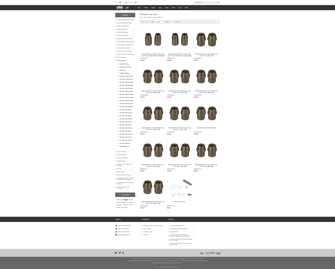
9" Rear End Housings (123, 32)
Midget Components (122, 29)
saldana (131, 202)
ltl (127, 202)
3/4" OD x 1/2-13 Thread (126, 103)
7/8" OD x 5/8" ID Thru (126, 137)
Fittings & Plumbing (122, 158)
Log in (123, 2)
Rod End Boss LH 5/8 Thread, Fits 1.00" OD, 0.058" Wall (206, 55)
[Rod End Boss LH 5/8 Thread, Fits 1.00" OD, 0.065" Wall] (206, 150)
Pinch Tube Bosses (125, 143)
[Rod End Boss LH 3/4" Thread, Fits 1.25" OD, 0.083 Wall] (152, 150)
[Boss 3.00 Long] (179, 186)
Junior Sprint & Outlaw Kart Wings (126, 41)
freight (125, 199)
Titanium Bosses (124, 73)
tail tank (118, 207)
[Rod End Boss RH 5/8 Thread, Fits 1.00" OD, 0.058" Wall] (152, 76)
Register (117, 2)
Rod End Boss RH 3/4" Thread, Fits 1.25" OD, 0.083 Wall (179, 165)
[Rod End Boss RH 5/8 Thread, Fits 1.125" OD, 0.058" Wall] (206, 76)
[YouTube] (123, 252)
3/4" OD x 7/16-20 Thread (126, 100)
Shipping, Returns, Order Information (153, 225)
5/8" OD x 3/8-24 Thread (126, 91)
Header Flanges (121, 161)
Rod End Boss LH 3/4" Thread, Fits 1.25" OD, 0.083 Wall (152, 165)
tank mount (124, 207)
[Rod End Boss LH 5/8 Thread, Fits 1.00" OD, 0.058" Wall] (206, 39)
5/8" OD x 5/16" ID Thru (126, 128)
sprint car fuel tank (128, 205)
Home (141, 17)
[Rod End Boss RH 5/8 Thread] (206, 113)
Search (218, 2)
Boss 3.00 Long (180, 202)
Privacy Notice (147, 228)
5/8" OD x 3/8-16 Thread (126, 88)
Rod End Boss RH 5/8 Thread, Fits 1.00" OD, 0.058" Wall (153, 92)
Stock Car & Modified (122, 35)
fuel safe (118, 202)
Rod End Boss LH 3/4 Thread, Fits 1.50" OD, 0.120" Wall (153, 128)
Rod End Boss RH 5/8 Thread (206, 128)
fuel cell (131, 199)
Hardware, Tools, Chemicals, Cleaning (124, 165)
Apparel (119, 168)
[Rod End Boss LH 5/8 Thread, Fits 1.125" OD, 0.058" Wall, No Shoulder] (152, 39)
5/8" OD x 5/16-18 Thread (126, 82)
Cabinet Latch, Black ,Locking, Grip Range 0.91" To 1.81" (181, 244)
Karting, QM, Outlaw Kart (123, 48)
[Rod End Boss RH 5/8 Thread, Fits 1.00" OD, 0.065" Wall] (152, 186)
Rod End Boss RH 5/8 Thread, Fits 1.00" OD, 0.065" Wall (153, 202)
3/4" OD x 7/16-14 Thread (126, 97)
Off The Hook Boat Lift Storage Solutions (125, 183)
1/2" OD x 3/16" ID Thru (126, 119)
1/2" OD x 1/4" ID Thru (126, 116)
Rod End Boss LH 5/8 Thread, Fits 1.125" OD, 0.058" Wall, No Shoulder (153, 55)
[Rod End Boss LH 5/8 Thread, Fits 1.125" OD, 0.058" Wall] (179, 76)
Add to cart (156, 49)
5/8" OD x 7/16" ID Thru (126, 122)
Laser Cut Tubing (121, 151)
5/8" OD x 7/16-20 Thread (126, 94)
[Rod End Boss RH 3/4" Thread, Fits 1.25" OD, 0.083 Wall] (179, 150)
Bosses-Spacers (121, 60)
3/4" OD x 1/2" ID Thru (126, 131)
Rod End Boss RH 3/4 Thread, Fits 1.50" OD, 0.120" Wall (179, 128)
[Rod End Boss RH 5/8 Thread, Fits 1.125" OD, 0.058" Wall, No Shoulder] (179, 39)
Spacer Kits (123, 70)
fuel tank (124, 202)
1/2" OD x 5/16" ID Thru (126, 112)
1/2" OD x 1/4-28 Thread (126, 79)
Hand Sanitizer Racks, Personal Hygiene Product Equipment (125, 178)
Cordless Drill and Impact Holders (125, 19)
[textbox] (206, 2)
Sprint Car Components (123, 26)
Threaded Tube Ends (125, 67)
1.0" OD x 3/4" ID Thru (126, 140)
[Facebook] (119, 252)
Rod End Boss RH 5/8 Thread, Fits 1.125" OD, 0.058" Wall (206, 92)
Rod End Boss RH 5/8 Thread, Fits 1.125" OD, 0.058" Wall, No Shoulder (180, 55)
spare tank (119, 205)
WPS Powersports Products (124, 175)
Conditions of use (148, 231)
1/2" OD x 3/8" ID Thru (126, 109)
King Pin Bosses (124, 64)
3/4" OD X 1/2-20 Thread (126, 106)
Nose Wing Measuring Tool (177, 225)
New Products (120, 171)
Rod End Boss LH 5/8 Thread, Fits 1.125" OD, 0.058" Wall (179, 92)
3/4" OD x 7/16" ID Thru (126, 134)
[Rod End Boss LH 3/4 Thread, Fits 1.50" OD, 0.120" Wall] (152, 113)
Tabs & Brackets (121, 57)
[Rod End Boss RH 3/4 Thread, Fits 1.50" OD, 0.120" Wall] (179, 113)
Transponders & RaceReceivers (125, 44)
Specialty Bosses (124, 146)
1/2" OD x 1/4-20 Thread (126, 76)
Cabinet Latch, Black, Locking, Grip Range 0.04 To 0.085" (181, 240)
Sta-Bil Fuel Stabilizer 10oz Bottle (178, 228)
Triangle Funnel (174, 231)
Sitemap (146, 234)
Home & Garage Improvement (124, 23)
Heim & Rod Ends (121, 154)
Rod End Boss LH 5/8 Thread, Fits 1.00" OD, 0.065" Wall (206, 165)
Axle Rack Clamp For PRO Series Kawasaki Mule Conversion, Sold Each (180, 235)
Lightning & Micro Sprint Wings (125, 38)
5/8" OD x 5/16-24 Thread (126, 85)
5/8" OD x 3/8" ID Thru (126, 125)
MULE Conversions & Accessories (126, 54)
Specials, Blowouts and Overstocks (123, 187)
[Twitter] (115, 252)
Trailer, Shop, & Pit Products (124, 51)
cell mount (119, 199)
